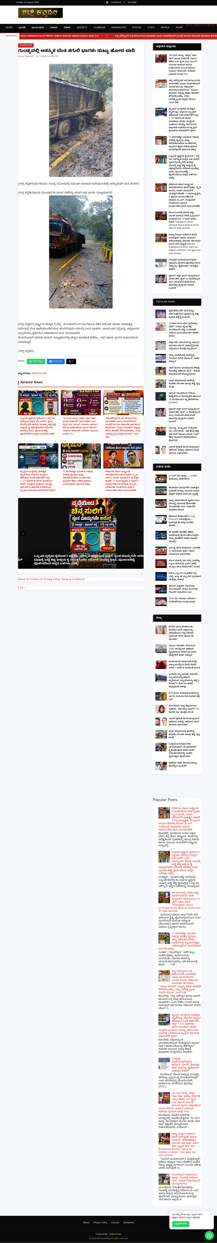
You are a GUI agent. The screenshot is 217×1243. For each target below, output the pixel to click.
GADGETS (82, 27)
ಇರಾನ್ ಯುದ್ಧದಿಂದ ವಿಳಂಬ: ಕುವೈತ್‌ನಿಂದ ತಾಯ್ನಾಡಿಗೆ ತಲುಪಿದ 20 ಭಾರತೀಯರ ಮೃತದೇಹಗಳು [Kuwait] (185, 398)
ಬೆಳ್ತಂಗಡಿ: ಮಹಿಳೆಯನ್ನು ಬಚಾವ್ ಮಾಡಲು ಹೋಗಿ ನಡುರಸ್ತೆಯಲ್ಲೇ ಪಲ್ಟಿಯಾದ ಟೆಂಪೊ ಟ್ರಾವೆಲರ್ (184, 345)
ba (213, 25)
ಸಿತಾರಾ (53, 27)
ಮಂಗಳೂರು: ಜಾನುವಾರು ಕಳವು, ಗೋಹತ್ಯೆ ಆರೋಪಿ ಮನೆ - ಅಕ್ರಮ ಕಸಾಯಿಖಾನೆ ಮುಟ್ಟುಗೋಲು (184, 371)
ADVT (189, 25)
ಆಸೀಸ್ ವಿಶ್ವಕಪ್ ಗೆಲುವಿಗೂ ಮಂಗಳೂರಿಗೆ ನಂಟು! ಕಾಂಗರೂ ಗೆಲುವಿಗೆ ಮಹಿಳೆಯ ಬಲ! (183, 589)
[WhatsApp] (209, 1235)
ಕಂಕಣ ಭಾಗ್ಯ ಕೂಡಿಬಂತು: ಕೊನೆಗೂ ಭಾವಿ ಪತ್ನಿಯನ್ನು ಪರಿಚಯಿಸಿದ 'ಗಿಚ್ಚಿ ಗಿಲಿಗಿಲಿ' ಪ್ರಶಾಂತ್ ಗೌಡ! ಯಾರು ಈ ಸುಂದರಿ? (181, 633)
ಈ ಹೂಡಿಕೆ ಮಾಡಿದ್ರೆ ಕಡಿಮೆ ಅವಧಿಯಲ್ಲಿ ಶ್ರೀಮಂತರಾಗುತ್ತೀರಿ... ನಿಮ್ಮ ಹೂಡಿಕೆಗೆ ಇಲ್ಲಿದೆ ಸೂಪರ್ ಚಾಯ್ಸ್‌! (184, 537)
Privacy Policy (52, 579)
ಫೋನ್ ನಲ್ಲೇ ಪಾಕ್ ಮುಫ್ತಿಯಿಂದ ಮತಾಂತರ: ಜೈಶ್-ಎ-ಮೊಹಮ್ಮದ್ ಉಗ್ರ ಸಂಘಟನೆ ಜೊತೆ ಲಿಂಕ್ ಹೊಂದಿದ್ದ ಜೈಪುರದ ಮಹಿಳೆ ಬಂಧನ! (184, 282)
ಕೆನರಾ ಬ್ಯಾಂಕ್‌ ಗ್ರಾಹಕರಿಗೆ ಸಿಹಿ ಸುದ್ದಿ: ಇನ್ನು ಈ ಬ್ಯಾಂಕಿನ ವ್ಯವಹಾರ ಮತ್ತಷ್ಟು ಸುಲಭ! (185, 576)
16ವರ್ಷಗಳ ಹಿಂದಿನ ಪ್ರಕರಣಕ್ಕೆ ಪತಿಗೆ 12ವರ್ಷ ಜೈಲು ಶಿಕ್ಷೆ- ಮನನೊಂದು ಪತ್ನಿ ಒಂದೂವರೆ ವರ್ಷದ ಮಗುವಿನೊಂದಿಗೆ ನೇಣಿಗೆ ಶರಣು (184, 330)
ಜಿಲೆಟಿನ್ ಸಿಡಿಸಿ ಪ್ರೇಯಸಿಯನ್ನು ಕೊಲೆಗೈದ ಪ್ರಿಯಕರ (183, 765)
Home (9, 27)
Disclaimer (128, 1223)
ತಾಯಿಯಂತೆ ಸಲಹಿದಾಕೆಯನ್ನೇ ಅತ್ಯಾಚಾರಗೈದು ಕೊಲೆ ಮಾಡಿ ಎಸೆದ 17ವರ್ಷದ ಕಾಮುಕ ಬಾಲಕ (184, 665)
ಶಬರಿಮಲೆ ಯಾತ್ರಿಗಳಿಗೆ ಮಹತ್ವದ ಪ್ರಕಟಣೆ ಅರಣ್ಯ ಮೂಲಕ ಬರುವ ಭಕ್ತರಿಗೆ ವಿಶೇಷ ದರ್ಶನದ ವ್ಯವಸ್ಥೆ (184, 491)
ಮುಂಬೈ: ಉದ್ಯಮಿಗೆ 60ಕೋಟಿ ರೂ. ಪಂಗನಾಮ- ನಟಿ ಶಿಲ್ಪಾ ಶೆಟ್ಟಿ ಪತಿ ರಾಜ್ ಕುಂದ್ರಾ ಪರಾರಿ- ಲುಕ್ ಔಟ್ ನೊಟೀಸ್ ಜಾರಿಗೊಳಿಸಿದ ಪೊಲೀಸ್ (184, 434)
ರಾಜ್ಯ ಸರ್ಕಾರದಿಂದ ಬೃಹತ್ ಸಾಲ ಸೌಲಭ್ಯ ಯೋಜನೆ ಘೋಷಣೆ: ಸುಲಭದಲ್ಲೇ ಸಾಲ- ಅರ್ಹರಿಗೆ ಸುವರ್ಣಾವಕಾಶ (184, 505)
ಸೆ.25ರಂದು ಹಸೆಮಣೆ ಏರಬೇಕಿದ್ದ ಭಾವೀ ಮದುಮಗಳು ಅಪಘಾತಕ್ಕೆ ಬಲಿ (184, 696)
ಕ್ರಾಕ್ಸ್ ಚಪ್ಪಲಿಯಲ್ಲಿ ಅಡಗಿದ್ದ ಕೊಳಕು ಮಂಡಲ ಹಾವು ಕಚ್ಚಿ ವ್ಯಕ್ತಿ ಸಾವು (184, 384)
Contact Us (36, 579)
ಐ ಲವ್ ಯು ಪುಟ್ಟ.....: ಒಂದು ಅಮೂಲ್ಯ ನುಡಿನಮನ (183, 478)
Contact (115, 1223)
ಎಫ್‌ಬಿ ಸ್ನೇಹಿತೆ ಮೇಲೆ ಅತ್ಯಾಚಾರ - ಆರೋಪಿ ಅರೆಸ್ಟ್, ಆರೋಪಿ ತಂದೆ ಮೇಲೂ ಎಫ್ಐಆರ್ (185, 450)
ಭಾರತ (22, 27)
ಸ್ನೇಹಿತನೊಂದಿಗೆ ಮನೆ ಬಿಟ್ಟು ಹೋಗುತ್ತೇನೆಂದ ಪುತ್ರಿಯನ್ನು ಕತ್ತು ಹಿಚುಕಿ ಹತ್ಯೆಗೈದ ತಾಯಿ (184, 314)
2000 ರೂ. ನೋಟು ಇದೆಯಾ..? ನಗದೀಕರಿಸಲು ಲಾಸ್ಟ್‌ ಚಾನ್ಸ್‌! (183, 600)
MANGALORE (118, 27)
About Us (23, 579)
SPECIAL (136, 27)
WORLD (165, 27)
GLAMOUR (99, 27)
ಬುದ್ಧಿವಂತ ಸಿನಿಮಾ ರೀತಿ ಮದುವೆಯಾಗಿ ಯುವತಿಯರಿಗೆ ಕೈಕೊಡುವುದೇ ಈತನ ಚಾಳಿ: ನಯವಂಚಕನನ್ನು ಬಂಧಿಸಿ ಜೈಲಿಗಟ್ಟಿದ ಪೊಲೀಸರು (182, 750)
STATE (151, 27)
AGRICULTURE (202, 25)
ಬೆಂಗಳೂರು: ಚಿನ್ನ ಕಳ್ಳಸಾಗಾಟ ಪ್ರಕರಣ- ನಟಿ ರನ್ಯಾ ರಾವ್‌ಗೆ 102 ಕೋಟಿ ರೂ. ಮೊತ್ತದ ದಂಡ (184, 709)
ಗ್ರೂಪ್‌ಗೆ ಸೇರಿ (181, 1224)
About (86, 1223)
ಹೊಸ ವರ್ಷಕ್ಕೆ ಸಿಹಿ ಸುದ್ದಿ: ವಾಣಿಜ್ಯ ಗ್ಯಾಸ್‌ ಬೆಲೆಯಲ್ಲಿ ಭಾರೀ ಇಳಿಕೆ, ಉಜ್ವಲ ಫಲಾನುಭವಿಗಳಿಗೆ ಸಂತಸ (184, 564)
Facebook (116, 2)
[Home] (38, 13)
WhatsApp (38, 361)
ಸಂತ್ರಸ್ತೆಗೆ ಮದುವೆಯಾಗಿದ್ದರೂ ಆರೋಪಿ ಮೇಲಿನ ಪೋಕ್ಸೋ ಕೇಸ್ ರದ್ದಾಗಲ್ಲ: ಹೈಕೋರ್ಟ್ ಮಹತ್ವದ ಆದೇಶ (184, 265)
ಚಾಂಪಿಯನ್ (38, 27)
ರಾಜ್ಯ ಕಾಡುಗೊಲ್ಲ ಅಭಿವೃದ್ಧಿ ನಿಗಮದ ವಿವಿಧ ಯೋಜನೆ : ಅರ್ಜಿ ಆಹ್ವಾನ (184, 358)
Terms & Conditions (73, 579)
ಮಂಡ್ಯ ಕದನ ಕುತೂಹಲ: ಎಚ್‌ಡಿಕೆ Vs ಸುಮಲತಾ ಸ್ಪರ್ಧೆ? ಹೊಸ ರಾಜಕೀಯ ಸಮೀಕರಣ (184, 551)
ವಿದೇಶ (67, 27)
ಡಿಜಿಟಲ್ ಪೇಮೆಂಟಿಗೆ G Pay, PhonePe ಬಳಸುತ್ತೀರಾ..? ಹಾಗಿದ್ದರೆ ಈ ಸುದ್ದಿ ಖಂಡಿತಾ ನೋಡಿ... (182, 521)
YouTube (132, 2)
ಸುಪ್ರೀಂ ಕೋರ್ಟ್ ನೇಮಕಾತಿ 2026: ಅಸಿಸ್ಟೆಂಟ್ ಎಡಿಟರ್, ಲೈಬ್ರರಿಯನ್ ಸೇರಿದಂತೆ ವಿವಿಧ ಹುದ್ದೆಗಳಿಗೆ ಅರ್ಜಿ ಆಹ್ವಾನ (182, 650)
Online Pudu (115, 1234)
